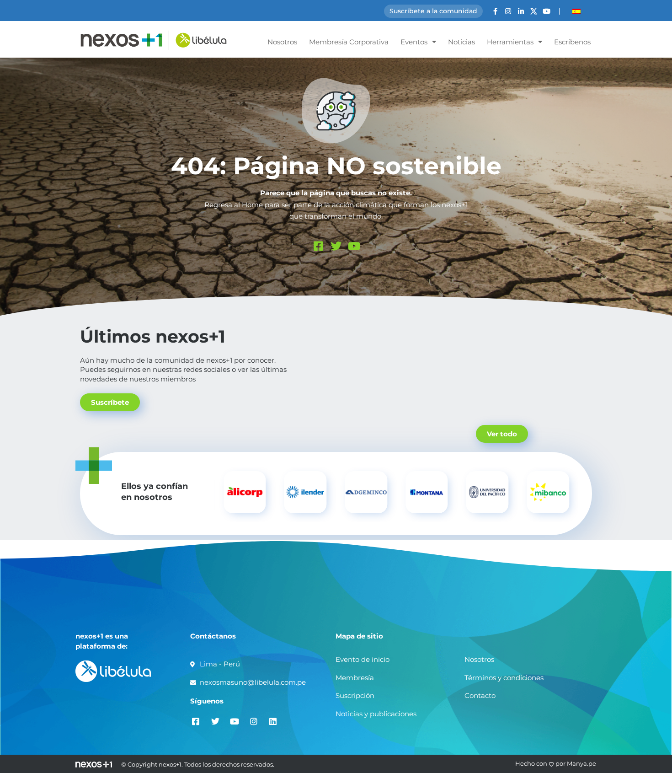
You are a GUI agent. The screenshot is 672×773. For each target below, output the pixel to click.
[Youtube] (546, 11)
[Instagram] (508, 11)
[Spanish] (576, 11)
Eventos (413, 42)
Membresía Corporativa (349, 42)
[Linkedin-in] (520, 11)
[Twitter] (336, 246)
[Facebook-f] (495, 11)
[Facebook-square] (318, 246)
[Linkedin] (272, 721)
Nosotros (282, 42)
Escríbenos (572, 42)
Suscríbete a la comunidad (433, 11)
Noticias (461, 42)
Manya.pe (581, 763)
